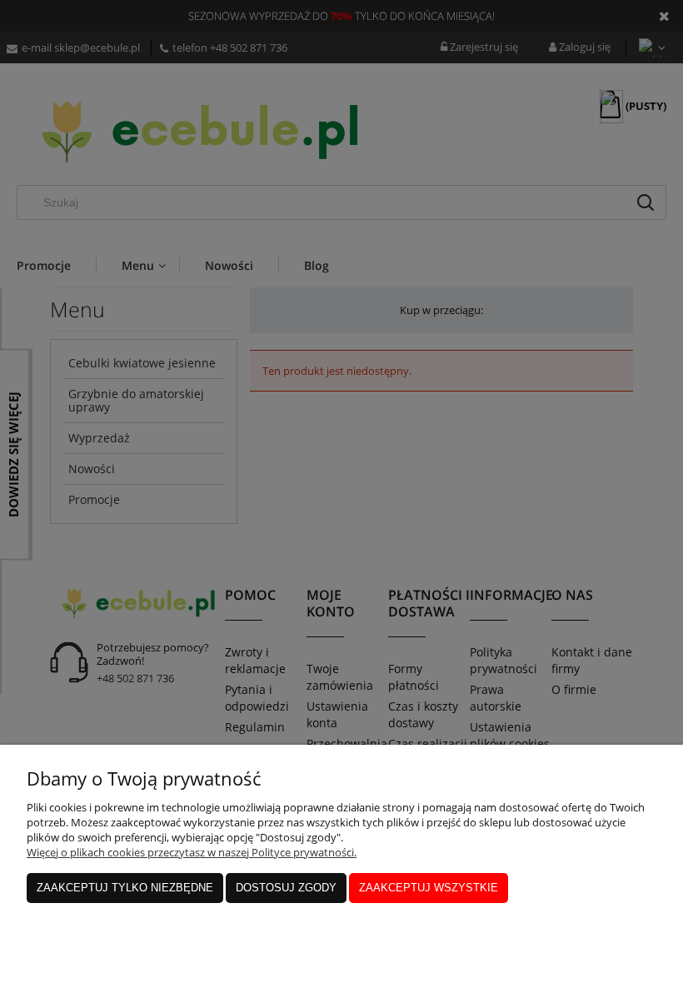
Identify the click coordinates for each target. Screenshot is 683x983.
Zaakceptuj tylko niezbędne (125, 887)
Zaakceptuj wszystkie (428, 887)
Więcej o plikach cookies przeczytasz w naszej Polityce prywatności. (191, 852)
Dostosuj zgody (286, 887)
